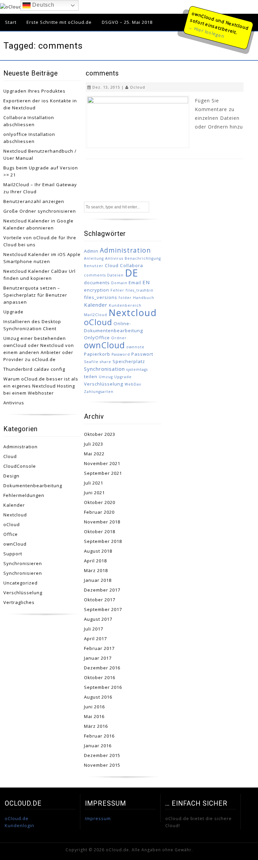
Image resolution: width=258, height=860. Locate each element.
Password (121, 354)
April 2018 (95, 561)
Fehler (117, 290)
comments (102, 73)
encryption (96, 290)
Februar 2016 (99, 736)
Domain (119, 283)
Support (12, 554)
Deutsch (42, 5)
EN (146, 282)
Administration (20, 447)
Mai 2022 (94, 454)
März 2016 (96, 726)
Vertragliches (19, 602)
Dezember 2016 (102, 668)
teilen (90, 376)
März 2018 (96, 570)
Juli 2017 (93, 629)
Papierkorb (97, 354)
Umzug (106, 376)
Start (10, 22)
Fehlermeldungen (23, 495)
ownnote (135, 347)
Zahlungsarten (99, 391)
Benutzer (93, 265)
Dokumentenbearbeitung (32, 486)
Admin (91, 251)
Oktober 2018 (99, 531)
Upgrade (13, 312)
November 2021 (102, 463)
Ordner (119, 338)
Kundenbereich (125, 305)
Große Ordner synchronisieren (39, 211)
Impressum (98, 818)
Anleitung (94, 258)
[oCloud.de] (14, 7)
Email (135, 283)
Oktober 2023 (99, 434)
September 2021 (103, 473)
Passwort (142, 354)
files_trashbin (140, 290)
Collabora (131, 265)
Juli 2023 (93, 444)
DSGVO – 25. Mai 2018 (127, 22)
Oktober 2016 (99, 677)
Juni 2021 (94, 493)
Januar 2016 (98, 746)
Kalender (14, 505)
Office (10, 534)
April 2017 (95, 639)
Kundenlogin (19, 825)
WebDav (133, 384)
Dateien (115, 275)
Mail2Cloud (95, 314)
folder (125, 297)
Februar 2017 (99, 648)
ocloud (137, 87)
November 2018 (102, 522)
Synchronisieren (22, 563)
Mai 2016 (94, 716)
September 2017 (103, 609)
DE (131, 273)
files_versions (100, 297)
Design (11, 476)
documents (97, 283)
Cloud (10, 456)
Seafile (91, 361)
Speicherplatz (129, 361)
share (105, 361)
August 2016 (98, 697)
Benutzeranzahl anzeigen (33, 201)
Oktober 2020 (99, 502)
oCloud (11, 524)
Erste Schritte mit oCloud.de (59, 22)
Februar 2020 (99, 512)
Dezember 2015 (102, 755)
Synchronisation (104, 368)
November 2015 (102, 765)
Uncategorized (20, 583)
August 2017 (98, 619)
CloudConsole (19, 466)
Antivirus (13, 403)
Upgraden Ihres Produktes (34, 91)
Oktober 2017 (99, 600)
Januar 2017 (98, 658)
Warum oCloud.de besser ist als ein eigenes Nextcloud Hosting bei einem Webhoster (40, 386)
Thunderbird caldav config (34, 369)
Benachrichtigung (143, 258)
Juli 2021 (93, 483)
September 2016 (103, 687)
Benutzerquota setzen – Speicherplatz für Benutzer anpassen (35, 295)
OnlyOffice (97, 338)
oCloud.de (17, 818)
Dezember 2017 (102, 590)
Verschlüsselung (22, 593)
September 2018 (103, 541)
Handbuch (143, 297)
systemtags (137, 369)
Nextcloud (15, 515)
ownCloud (15, 544)
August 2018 (98, 551)
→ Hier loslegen (206, 31)
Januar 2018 (98, 580)
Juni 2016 (94, 707)
